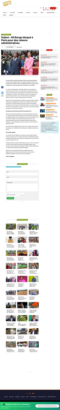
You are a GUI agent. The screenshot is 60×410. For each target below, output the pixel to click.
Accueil (6, 396)
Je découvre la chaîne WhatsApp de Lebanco (47, 406)
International (33, 396)
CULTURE (28, 12)
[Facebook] (27, 393)
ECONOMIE (20, 12)
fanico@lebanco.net (49, 129)
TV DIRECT (53, 8)
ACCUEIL (5, 12)
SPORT (42, 12)
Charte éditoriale (51, 396)
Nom (8, 171)
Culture (23, 396)
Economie (17, 396)
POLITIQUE (12, 12)
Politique (11, 396)
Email (8, 177)
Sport (27, 396)
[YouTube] (33, 393)
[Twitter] (30, 393)
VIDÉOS (4, 15)
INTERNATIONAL (50, 12)
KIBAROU (11, 15)
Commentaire (9, 182)
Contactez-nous (42, 396)
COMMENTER (10, 198)
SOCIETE (35, 12)
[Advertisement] (30, 21)
